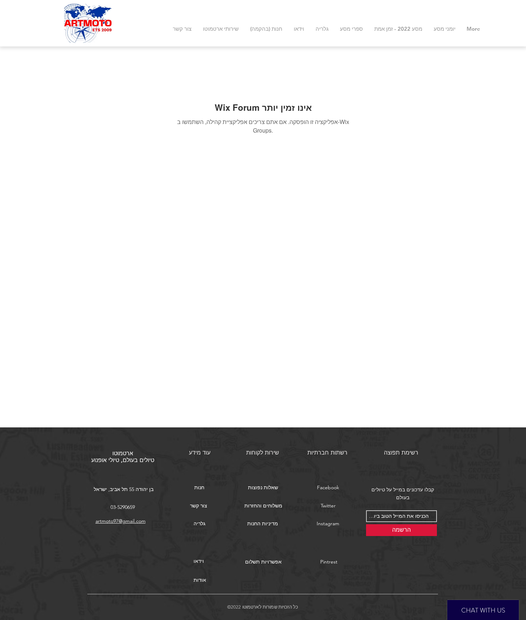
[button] (263, 488)
